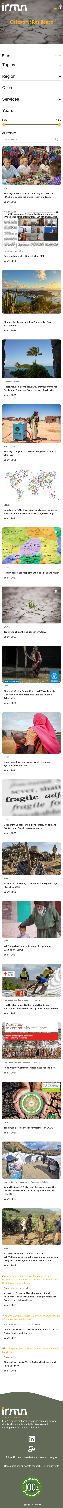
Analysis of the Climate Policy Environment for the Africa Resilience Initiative (31, 1331)
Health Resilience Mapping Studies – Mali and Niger (31, 572)
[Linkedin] (31, 1439)
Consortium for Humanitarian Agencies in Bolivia (26, 1182)
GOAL (7, 627)
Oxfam (13, 446)
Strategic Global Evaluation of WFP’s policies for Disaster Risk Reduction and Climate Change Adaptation (30, 694)
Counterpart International (16, 1288)
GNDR (7, 505)
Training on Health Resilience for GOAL (25, 631)
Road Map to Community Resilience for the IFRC (30, 1067)
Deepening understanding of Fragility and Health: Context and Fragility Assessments (30, 826)
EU (21, 251)
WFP (6, 686)
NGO (6, 446)
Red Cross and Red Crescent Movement (22, 1000)
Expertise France (11, 251)
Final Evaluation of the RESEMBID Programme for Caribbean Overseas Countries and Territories (30, 388)
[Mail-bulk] (31, 1448)
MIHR (6, 567)
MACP (7, 188)
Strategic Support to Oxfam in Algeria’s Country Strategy (30, 453)
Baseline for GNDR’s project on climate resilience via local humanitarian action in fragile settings (30, 511)
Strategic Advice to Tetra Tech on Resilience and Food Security (30, 1364)
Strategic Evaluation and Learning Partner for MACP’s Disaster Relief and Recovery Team (28, 195)
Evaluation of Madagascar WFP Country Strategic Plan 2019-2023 (31, 885)
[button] (52, 8)
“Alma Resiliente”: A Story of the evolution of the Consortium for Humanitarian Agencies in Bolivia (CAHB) (30, 1190)
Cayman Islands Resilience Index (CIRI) (24, 255)
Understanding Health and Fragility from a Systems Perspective (27, 763)
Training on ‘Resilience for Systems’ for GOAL (28, 1127)
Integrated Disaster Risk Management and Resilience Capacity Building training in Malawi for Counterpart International (31, 1296)
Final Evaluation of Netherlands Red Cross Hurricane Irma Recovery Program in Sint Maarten (31, 1006)
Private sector (10, 1357)
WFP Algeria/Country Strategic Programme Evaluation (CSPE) (27, 948)
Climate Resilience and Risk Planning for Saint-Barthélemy (28, 323)
